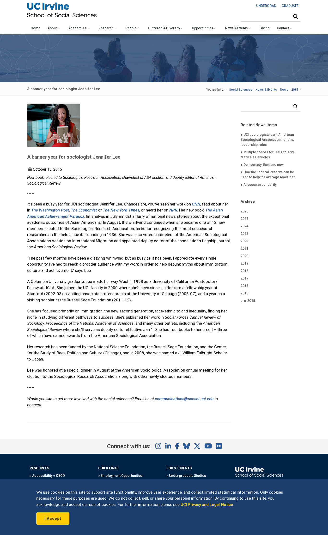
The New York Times (121, 210)
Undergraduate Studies (187, 476)
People (131, 28)
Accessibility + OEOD (48, 476)
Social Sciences (240, 89)
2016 (244, 286)
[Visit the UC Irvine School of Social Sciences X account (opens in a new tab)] (197, 446)
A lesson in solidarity (260, 184)
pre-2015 (248, 301)
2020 (244, 256)
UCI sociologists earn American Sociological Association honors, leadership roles (267, 139)
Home (35, 28)
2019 (244, 263)
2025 (244, 219)
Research (106, 28)
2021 (244, 248)
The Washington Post (50, 210)
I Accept (52, 518)
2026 (244, 211)
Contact (283, 28)
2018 (244, 271)
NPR (173, 210)
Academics (77, 28)
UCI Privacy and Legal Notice (207, 504)
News (284, 89)
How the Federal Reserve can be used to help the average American (268, 174)
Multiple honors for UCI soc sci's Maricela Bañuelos (268, 154)
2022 (244, 241)
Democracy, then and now (263, 164)
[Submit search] (295, 16)
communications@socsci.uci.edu (184, 398)
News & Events (236, 28)
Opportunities (203, 28)
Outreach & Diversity (164, 28)
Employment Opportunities (121, 476)
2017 (244, 278)
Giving (265, 28)
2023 (244, 234)
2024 (244, 226)
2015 (294, 89)
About (52, 28)
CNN (196, 204)
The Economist (84, 210)
